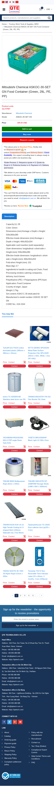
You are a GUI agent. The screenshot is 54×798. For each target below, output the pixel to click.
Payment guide (10, 743)
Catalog (7, 736)
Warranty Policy (10, 758)
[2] (41, 595)
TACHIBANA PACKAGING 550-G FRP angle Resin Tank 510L (13, 440)
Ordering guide (10, 740)
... (37, 595)
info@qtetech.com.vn (15, 656)
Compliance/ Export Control (39, 751)
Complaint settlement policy (12, 763)
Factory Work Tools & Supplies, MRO (24, 24)
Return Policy (9, 751)
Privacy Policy (9, 747)
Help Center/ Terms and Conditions (40, 757)
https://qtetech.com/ (16, 659)
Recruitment (36, 739)
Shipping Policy (10, 754)
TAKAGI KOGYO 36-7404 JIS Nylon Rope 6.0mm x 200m (13, 573)
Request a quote (27, 140)
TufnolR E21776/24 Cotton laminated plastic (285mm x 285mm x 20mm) (14, 350)
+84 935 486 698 (14, 650)
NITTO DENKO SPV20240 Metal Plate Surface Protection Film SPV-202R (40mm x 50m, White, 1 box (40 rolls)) (39, 353)
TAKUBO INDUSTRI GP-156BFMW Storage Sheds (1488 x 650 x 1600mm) (38, 483)
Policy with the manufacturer (37, 733)
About (6, 732)
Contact (14, 366)
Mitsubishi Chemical (24, 113)
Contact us (35, 742)
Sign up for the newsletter (26, 625)
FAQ (33, 762)
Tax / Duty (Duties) (38, 746)
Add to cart (27, 129)
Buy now (27, 134)
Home (4, 24)
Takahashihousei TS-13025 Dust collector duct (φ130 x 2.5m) (39, 527)
